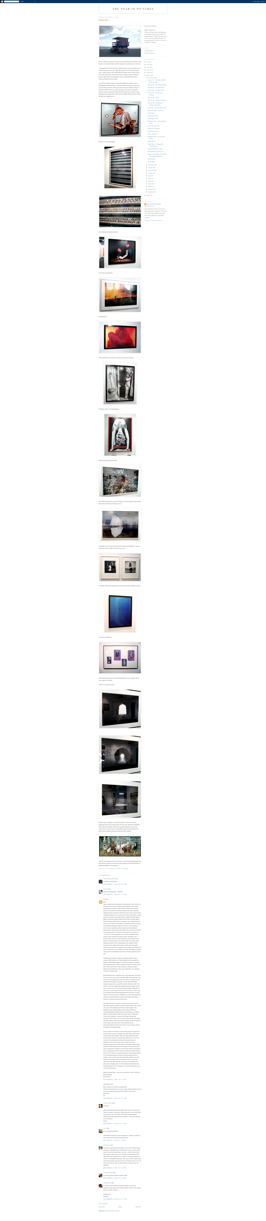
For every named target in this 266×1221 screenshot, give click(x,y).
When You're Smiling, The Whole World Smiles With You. (157, 155)
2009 (148, 73)
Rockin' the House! (153, 116)
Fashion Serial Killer (109, 879)
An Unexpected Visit (153, 126)
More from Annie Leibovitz (155, 151)
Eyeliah (105, 889)
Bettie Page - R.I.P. (153, 118)
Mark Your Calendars (154, 128)
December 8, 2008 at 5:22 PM (114, 1168)
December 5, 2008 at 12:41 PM (115, 884)
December (151, 77)
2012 (148, 64)
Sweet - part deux (152, 134)
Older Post (138, 1207)
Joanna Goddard (108, 1172)
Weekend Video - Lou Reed (155, 110)
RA (104, 899)
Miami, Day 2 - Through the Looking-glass (155, 145)
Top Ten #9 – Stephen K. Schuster (157, 100)
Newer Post (102, 1207)
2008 (148, 75)
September (151, 170)
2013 (148, 62)
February (151, 189)
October (150, 168)
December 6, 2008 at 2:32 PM (114, 1079)
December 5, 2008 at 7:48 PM (114, 894)
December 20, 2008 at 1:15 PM (115, 1199)
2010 (148, 70)
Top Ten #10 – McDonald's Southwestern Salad (155, 104)
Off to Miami (151, 159)
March (150, 186)
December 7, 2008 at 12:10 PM (115, 1098)
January (150, 192)
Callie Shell (151, 113)
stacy (104, 1128)
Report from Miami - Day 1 (155, 149)
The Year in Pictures (133, 8)
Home (120, 1207)
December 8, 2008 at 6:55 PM (114, 1178)
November (151, 165)
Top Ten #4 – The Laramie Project (157, 85)
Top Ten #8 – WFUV (153, 97)
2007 (148, 195)
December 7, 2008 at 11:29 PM (115, 1123)
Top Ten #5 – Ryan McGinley (156, 87)
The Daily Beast (148, 51)
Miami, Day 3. (152, 141)
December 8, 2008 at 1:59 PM (114, 1140)
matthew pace (107, 1183)
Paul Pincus (106, 1145)
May (149, 181)
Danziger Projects (149, 53)
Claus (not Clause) (153, 131)
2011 (148, 67)
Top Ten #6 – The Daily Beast (156, 90)
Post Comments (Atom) (112, 1211)
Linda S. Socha (107, 1103)
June (149, 178)
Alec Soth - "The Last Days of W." (157, 108)
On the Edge (151, 161)
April (149, 184)
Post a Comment (103, 1204)
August (150, 173)
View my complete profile (153, 220)
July (149, 176)
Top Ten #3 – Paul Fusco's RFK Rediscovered (156, 81)
